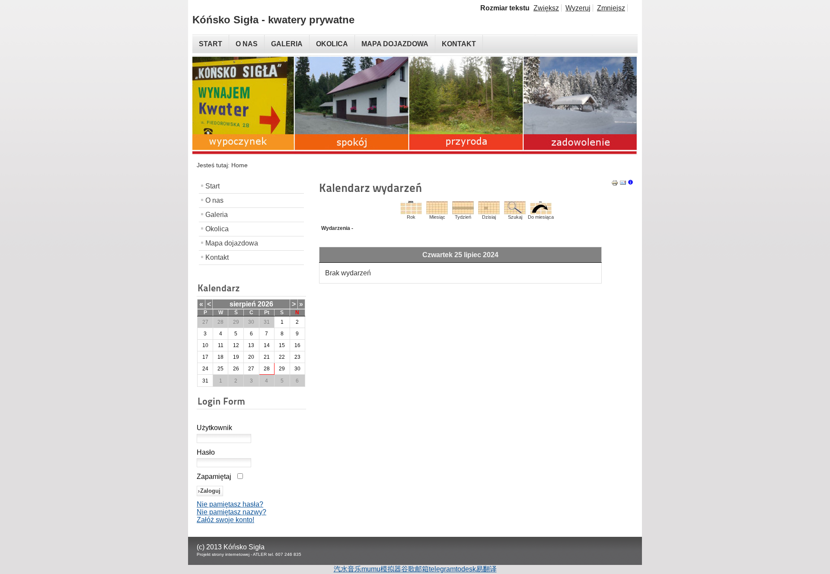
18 (220, 357)
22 (282, 357)
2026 (265, 304)
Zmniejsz (611, 8)
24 (205, 369)
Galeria (216, 214)
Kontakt (217, 257)
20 (251, 357)
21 (267, 357)
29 (282, 369)
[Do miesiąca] (541, 212)
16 (297, 345)
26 (236, 369)
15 (282, 345)
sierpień (243, 304)
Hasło (206, 452)
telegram (442, 569)
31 (205, 381)
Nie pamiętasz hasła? (230, 504)
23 (297, 357)
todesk (466, 569)
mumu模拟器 (381, 569)
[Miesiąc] (437, 212)
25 (220, 369)
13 (251, 345)
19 (236, 357)
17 (205, 357)
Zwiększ (546, 8)
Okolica (217, 229)
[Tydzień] (463, 212)
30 (297, 369)
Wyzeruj (578, 8)
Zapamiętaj (214, 476)
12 (236, 345)
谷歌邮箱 (415, 569)
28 (267, 369)
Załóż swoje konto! (225, 519)
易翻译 (486, 569)
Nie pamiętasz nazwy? (231, 512)
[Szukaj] (515, 212)
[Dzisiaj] (489, 212)
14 (267, 345)
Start (212, 186)
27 (251, 369)
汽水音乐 (347, 569)
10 (205, 345)
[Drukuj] (614, 184)
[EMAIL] (622, 184)
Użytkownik (214, 427)
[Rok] (411, 212)
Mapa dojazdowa (231, 243)
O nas (214, 200)
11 (220, 345)
